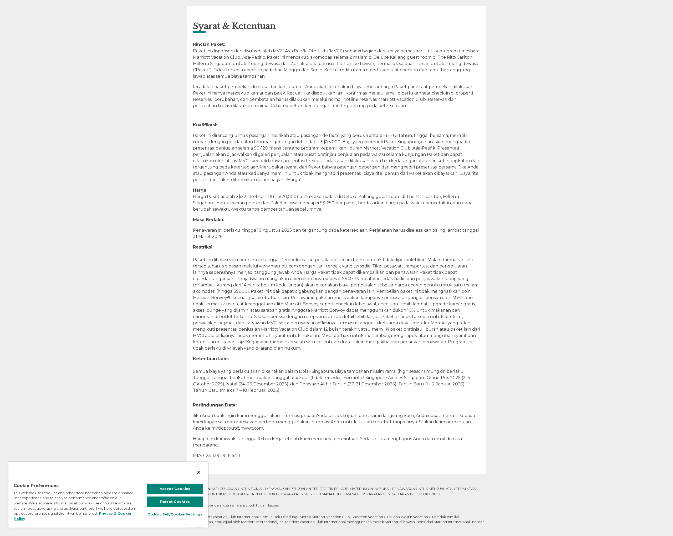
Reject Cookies (175, 501)
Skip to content (19, 3)
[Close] (199, 472)
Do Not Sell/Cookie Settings (175, 514)
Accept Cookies (175, 489)
